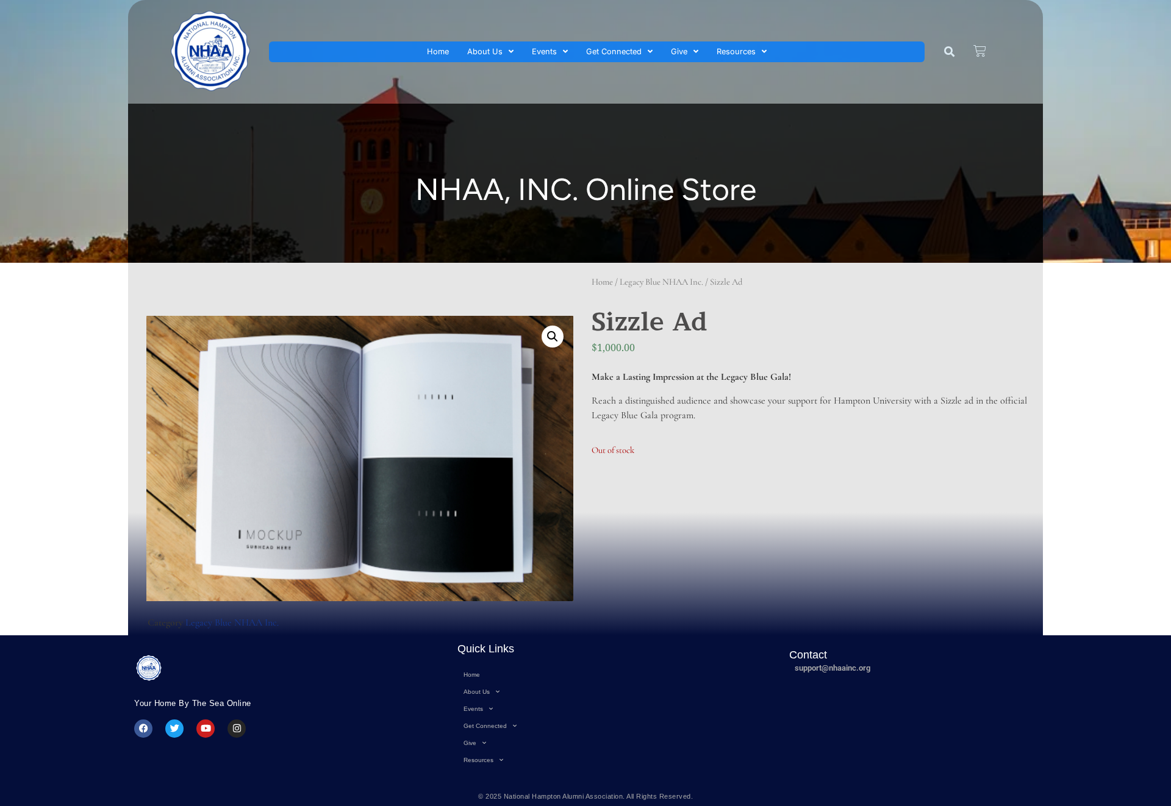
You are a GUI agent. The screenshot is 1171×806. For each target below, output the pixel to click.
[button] (949, 52)
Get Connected (614, 51)
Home (438, 51)
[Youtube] (205, 728)
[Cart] (979, 51)
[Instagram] (236, 728)
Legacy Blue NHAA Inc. (661, 281)
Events (544, 51)
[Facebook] (143, 728)
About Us (485, 51)
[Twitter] (174, 728)
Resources (736, 51)
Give (679, 51)
